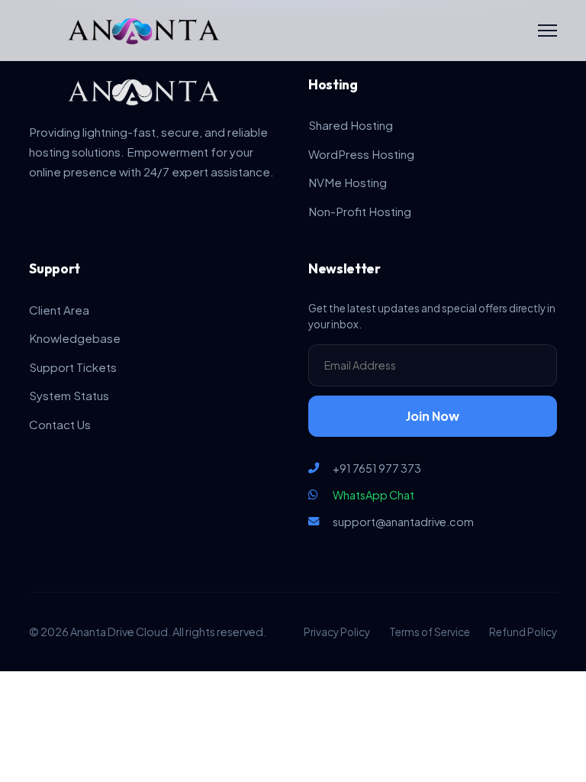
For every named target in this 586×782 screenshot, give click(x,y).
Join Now (432, 416)
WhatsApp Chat (373, 495)
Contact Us (60, 424)
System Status (69, 395)
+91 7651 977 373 (377, 468)
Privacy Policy (337, 631)
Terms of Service (429, 631)
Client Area (59, 309)
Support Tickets (73, 367)
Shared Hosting (350, 125)
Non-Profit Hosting (359, 211)
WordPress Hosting (361, 154)
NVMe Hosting (347, 182)
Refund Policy (523, 631)
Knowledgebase (75, 338)
